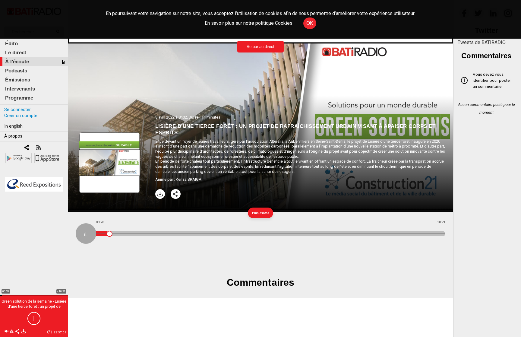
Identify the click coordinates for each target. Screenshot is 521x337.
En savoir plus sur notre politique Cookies (248, 23)
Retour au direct (260, 46)
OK (309, 23)
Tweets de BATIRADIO (482, 42)
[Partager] (176, 194)
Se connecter (17, 109)
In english (13, 126)
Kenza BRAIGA (188, 179)
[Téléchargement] (160, 194)
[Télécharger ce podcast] (23, 332)
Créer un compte (20, 115)
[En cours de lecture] (86, 233)
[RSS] (38, 148)
